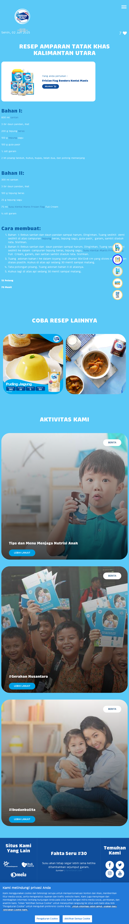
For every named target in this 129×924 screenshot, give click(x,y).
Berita (112, 442)
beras (21, 131)
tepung (13, 138)
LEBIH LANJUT (22, 553)
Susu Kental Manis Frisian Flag (27, 207)
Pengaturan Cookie (47, 919)
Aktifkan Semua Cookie (77, 919)
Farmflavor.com (73, 870)
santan (14, 117)
